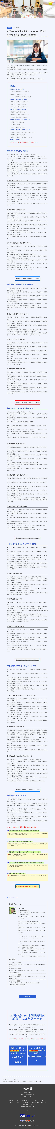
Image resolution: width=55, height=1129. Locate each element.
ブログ (9, 27)
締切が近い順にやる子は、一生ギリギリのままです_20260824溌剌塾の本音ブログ (27, 965)
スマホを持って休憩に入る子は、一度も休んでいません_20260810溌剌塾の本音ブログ (27, 977)
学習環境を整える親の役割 (18, 134)
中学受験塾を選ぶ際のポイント (19, 112)
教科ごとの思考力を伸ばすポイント (20, 102)
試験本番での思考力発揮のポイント (20, 107)
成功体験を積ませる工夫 (17, 124)
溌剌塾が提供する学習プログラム (20, 114)
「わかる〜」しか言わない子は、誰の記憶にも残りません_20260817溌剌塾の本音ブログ (27, 971)
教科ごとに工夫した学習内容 (18, 104)
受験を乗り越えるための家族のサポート (21, 137)
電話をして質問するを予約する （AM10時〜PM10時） (18, 1055)
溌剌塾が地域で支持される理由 (19, 117)
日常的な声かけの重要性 (17, 122)
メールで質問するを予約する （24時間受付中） (37, 1054)
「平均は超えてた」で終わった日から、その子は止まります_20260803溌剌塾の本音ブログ (24, 983)
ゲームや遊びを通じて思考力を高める (21, 96)
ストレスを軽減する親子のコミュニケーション (23, 132)
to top (52, 1126)
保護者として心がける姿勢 (18, 127)
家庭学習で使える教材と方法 (18, 94)
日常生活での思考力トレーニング (20, 91)
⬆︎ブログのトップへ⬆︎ (13, 897)
